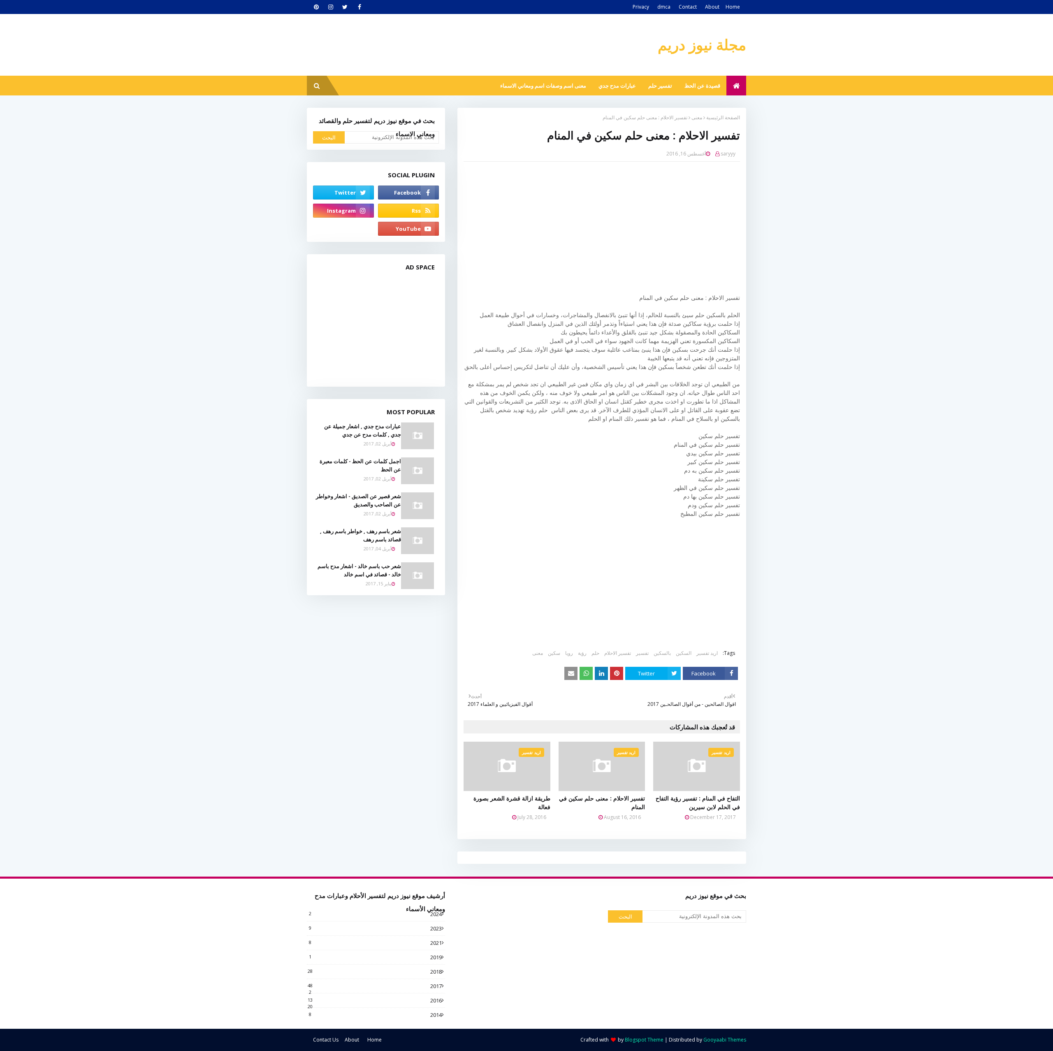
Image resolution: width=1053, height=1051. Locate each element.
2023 (375, 928)
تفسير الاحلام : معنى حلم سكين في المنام (602, 802)
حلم (595, 653)
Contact (688, 6)
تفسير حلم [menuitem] (660, 85)
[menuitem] (736, 85)
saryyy (728, 153)
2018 (375, 971)
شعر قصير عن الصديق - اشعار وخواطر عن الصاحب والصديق (358, 500)
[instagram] (330, 7)
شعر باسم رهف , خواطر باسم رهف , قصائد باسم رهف (360, 535)
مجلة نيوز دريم (702, 45)
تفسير (642, 653)
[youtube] (408, 229)
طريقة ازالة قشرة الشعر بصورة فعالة (511, 802)
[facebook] (359, 7)
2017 (375, 986)
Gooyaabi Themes (724, 1039)
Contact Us (326, 1039)
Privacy (641, 6)
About (712, 6)
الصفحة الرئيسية (723, 117)
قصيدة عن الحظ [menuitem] (702, 85)
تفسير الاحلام (617, 653)
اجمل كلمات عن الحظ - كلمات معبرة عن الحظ (360, 465)
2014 (375, 1015)
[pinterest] (316, 7)
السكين (683, 653)
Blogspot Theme (644, 1039)
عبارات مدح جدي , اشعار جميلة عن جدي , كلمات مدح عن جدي (362, 430)
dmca (663, 6)
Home (733, 6)
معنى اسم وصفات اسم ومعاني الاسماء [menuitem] (543, 85)
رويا (569, 653)
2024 (375, 914)
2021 (375, 943)
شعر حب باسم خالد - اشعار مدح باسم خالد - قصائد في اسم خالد (359, 570)
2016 (375, 1000)
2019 (375, 957)
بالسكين (662, 653)
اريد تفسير (707, 653)
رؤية (582, 653)
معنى (696, 117)
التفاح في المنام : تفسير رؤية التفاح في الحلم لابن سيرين (698, 802)
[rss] (408, 211)
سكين (554, 653)
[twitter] (345, 7)
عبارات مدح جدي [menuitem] (617, 85)
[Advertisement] (595, 227)
